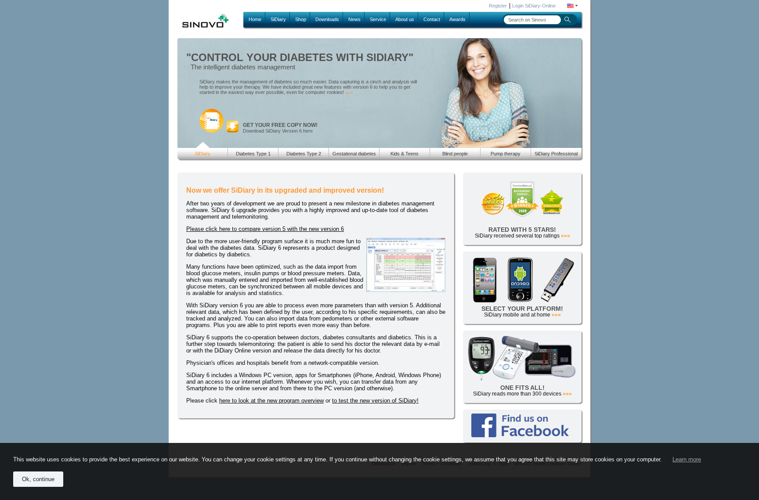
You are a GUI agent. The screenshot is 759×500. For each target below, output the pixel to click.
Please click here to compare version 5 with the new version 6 (265, 229)
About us (404, 19)
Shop (300, 19)
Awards (457, 19)
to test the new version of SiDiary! (375, 400)
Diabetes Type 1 (253, 153)
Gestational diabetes (354, 153)
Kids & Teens (404, 153)
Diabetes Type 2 (303, 153)
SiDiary (278, 19)
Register (498, 5)
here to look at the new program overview (271, 400)
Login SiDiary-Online (534, 5)
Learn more (686, 459)
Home (255, 19)
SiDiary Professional (556, 153)
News (354, 19)
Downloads (327, 19)
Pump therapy (505, 153)
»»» (349, 92)
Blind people (455, 153)
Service (378, 19)
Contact (431, 19)
